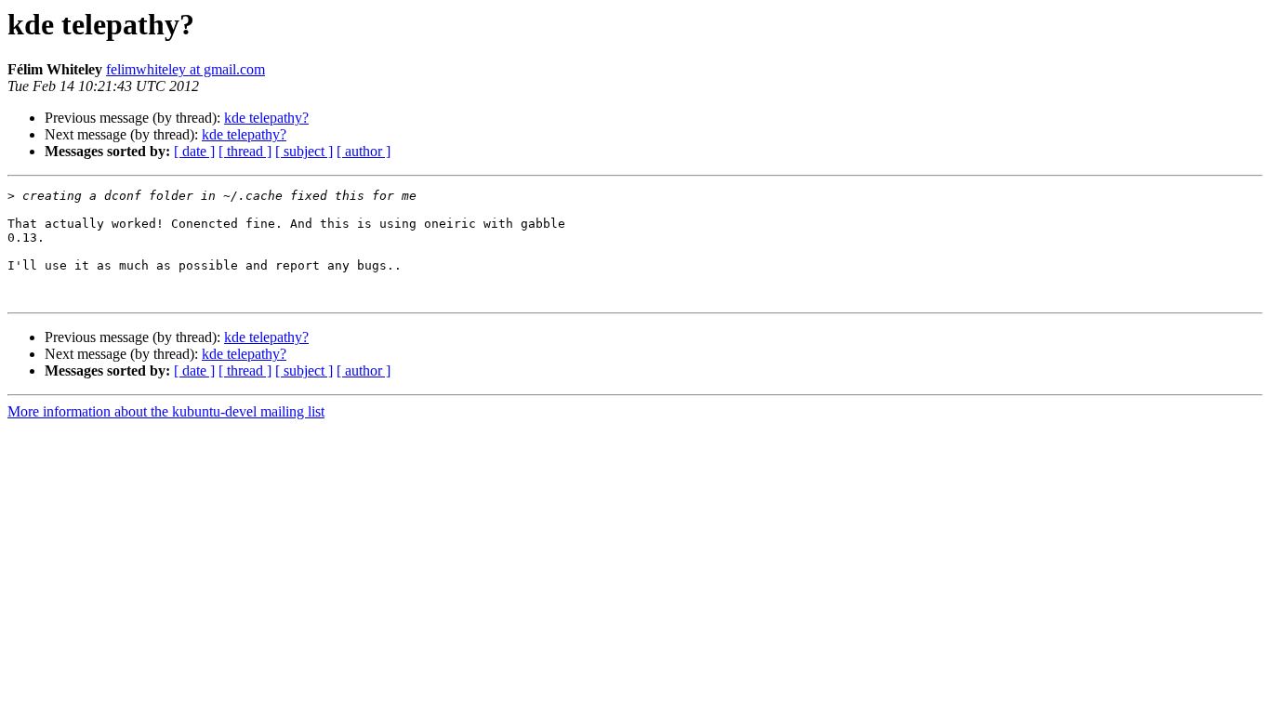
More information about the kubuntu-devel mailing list (165, 411)
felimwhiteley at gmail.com (185, 69)
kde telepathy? (266, 118)
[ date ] (194, 151)
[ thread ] (244, 151)
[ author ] (363, 151)
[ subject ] (304, 151)
